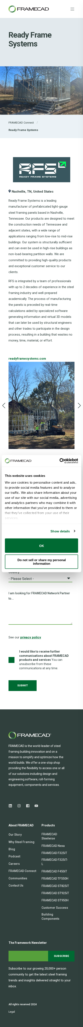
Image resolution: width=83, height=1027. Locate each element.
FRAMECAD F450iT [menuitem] (54, 871)
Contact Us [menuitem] (16, 885)
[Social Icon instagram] (19, 806)
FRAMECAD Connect (21, 122)
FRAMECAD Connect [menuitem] (22, 871)
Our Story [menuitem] (15, 834)
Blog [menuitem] (12, 849)
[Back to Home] (30, 8)
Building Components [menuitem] (50, 916)
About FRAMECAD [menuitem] (21, 825)
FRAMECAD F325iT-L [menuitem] (55, 862)
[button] (4, 405)
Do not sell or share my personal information (41, 561)
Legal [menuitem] (12, 1011)
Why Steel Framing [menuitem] (21, 842)
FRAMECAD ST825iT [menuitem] (55, 886)
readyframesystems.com (27, 358)
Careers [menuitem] (14, 863)
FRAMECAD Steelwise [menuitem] (49, 836)
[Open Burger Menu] (72, 9)
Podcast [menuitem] (14, 856)
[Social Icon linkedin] (12, 806)
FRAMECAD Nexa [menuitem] (53, 845)
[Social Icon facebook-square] (27, 806)
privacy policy (30, 637)
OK (41, 545)
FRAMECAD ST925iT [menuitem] (55, 893)
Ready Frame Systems (23, 130)
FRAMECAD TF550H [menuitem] (55, 878)
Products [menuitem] (48, 825)
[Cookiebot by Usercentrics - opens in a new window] (59, 461)
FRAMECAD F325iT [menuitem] (54, 853)
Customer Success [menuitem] (55, 907)
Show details (60, 531)
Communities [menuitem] (18, 878)
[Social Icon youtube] (35, 806)
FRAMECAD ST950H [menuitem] (55, 900)
